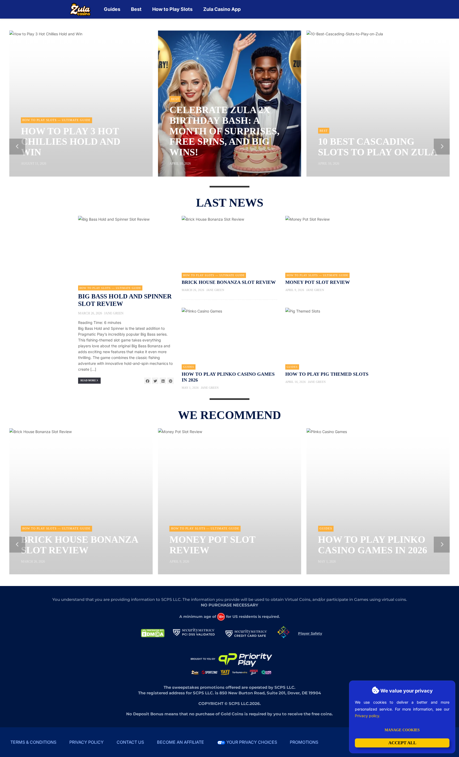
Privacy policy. (367, 715)
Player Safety (310, 633)
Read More (88, 380)
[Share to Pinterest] (170, 381)
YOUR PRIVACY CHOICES (251, 742)
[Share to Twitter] (155, 381)
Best (136, 9)
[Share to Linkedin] (163, 381)
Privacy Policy (86, 742)
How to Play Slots (172, 9)
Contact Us (130, 742)
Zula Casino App (222, 9)
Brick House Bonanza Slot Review (229, 282)
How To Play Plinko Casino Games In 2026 (372, 544)
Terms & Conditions (33, 742)
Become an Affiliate (180, 742)
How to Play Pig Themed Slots (326, 374)
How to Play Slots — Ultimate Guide (110, 287)
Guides (112, 9)
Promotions (304, 742)
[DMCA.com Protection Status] (152, 632)
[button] (17, 147)
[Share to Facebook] (147, 381)
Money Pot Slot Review (317, 282)
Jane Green (114, 313)
